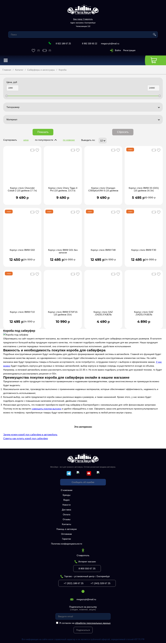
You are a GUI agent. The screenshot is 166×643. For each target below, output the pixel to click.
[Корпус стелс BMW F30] (144, 230)
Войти (118, 50)
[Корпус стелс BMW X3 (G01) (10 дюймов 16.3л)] (144, 168)
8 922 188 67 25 (63, 43)
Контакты (66, 524)
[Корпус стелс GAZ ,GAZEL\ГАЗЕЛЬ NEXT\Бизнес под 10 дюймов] (144, 292)
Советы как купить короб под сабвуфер (25, 438)
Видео (66, 500)
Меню (5, 60)
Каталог (19, 69)
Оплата (66, 514)
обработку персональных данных (93, 623)
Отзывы (66, 519)
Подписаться (83, 630)
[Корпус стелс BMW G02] (22, 230)
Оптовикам (66, 534)
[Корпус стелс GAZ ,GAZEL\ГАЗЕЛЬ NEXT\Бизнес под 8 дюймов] (103, 292)
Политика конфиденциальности (66, 544)
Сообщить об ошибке (83, 482)
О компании (66, 490)
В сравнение (32, 150)
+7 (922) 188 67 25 (73, 583)
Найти (154, 34)
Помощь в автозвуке (66, 529)
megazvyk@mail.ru (110, 43)
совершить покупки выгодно (46, 408)
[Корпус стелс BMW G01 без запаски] (63, 230)
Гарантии (66, 539)
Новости (66, 505)
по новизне (69, 140)
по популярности (44, 140)
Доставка (66, 509)
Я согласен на (85, 623)
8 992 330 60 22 (89, 43)
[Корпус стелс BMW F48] (103, 230)
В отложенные (37, 150)
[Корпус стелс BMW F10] (22, 292)
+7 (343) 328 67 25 (100, 583)
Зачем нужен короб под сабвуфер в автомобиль (30, 434)
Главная (6, 69)
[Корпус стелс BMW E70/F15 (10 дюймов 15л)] (63, 292)
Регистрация (129, 50)
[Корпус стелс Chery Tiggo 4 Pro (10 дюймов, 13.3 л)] (63, 168)
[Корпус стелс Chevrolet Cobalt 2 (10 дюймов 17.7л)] (22, 168)
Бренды (66, 495)
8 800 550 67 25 (87, 568)
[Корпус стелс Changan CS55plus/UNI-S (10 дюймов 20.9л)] (103, 168)
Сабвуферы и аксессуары (41, 69)
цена (26, 140)
